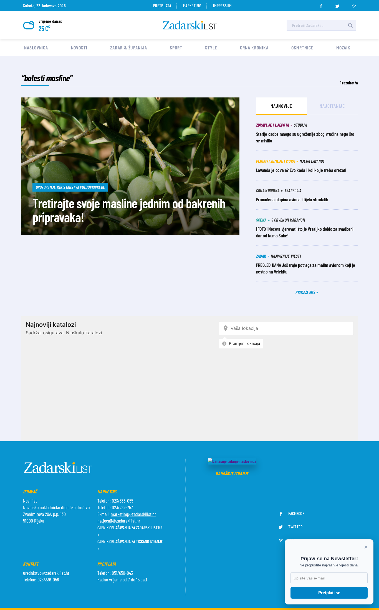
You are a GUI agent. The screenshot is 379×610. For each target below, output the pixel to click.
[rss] (354, 4)
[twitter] (337, 4)
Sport (176, 47)
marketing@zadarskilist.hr (133, 514)
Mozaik (343, 47)
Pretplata (162, 5)
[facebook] (321, 4)
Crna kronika (254, 47)
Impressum (222, 5)
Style (211, 47)
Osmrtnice (302, 47)
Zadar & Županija (128, 47)
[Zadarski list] (189, 25)
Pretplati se (329, 592)
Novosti (79, 47)
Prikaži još (305, 292)
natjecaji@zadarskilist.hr (118, 521)
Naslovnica (36, 47)
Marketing (192, 5)
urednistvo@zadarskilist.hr (46, 573)
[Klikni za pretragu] (350, 25)
